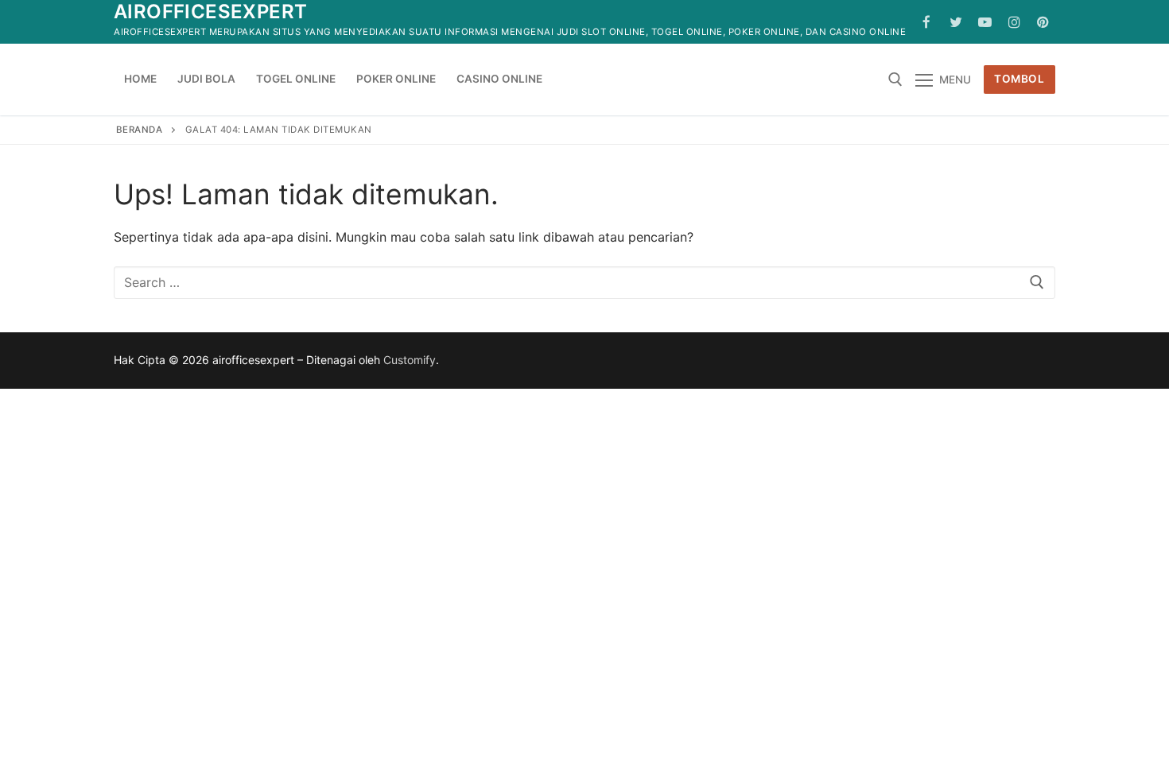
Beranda (139, 129)
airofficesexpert (210, 11)
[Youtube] (985, 22)
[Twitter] (956, 22)
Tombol (1019, 78)
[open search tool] (895, 79)
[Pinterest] (1043, 22)
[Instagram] (1014, 22)
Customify (409, 359)
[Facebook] (927, 22)
